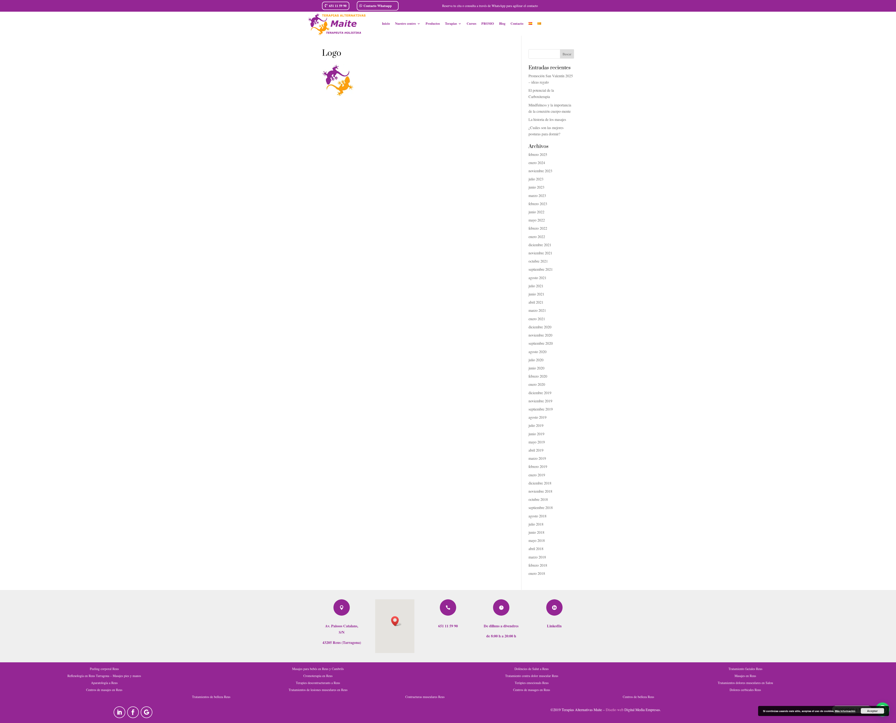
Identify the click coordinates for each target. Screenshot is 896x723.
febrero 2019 (537, 466)
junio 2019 (536, 433)
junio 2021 (536, 293)
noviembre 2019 (540, 400)
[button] (396, 621)
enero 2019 (536, 474)
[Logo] (338, 95)
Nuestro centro (405, 24)
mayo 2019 (536, 441)
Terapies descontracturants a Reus (318, 682)
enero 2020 (536, 384)
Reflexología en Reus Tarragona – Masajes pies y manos (104, 675)
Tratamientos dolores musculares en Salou (745, 682)
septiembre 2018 (540, 507)
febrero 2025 (537, 154)
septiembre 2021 (540, 269)
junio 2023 (536, 187)
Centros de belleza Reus (638, 696)
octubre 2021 (538, 261)
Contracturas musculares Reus (424, 696)
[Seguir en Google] (146, 712)
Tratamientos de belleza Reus (211, 696)
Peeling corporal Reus (104, 668)
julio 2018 (535, 524)
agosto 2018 (537, 515)
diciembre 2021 (539, 244)
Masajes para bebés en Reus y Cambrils (318, 668)
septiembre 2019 (540, 409)
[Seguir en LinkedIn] (119, 712)
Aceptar (872, 711)
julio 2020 (535, 359)
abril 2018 (535, 548)
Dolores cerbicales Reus (745, 689)
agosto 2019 (537, 417)
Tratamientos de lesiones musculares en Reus (318, 689)
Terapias (451, 24)
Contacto (517, 24)
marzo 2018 (537, 557)
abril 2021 (535, 302)
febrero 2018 (537, 565)
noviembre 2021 (540, 252)
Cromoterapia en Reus (317, 675)
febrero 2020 (537, 376)
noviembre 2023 (540, 170)
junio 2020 (536, 367)
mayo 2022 (536, 220)
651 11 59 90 (337, 5)
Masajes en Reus (745, 675)
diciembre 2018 (539, 483)
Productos (433, 24)
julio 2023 (535, 178)
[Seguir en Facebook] (133, 712)
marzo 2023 (537, 195)
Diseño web (614, 709)
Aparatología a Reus (104, 682)
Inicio (386, 24)
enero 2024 (536, 162)
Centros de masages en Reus (531, 689)
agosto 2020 (537, 351)
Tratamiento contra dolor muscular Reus (531, 675)
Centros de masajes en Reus (104, 689)
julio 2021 (535, 285)
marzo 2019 (537, 458)
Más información (845, 711)
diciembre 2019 (539, 392)
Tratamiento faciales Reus (745, 668)
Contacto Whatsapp (378, 5)
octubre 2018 (538, 499)
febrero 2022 (537, 228)
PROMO (487, 24)
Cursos (471, 24)
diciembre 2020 (539, 326)
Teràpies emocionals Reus (532, 682)
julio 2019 (535, 425)
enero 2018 (536, 573)
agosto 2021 (537, 277)
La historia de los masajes (547, 119)
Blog (502, 24)
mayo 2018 (536, 540)
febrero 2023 (537, 203)
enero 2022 (536, 236)
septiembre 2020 (540, 343)
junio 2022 (536, 211)
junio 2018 (536, 532)
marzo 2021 (537, 310)
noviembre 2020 (540, 335)
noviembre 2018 (540, 491)
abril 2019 (535, 450)
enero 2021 (536, 318)
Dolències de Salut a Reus (531, 668)
